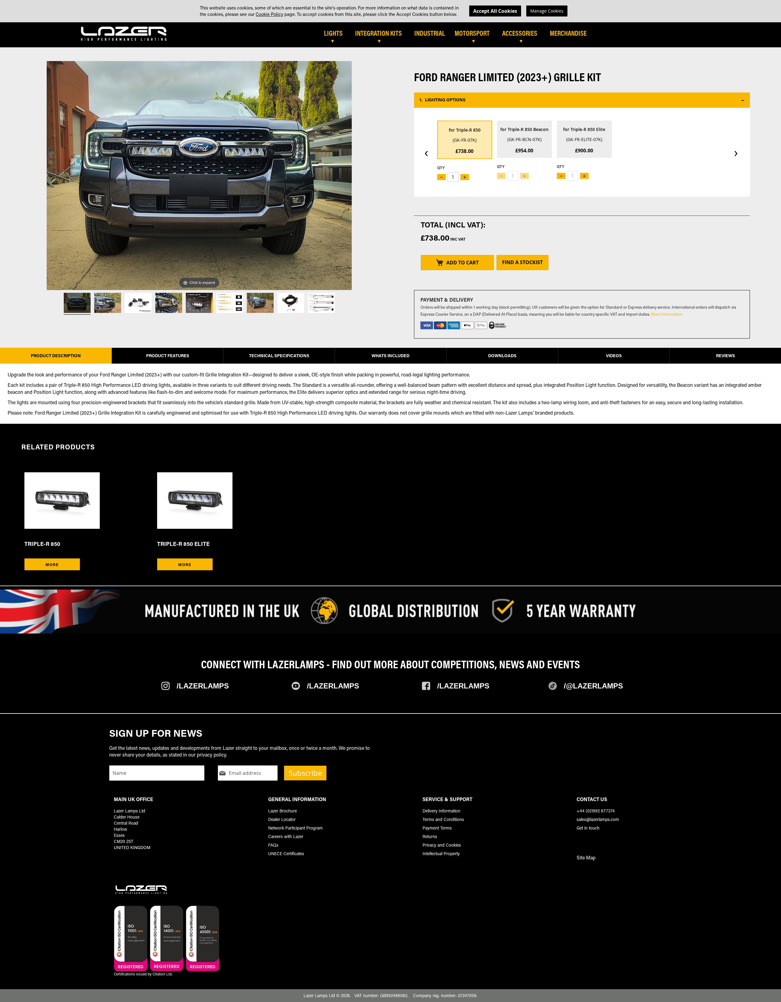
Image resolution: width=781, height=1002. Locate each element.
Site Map (586, 857)
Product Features (167, 355)
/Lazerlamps (203, 686)
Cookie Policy (269, 14)
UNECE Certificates (286, 853)
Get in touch (588, 828)
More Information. (667, 314)
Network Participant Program (295, 828)
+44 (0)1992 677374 (596, 811)
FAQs (273, 845)
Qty (440, 167)
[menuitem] (336, 33)
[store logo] (124, 33)
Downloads (502, 355)
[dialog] (390, 11)
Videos (614, 355)
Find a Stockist (522, 262)
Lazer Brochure (282, 811)
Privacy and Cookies (442, 845)
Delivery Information (441, 811)
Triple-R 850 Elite (183, 543)
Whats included (390, 355)
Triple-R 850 (42, 543)
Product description (56, 355)
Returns (430, 836)
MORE (52, 564)
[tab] (421, 35)
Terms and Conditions (443, 819)
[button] (582, 100)
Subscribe (305, 773)
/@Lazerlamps (593, 686)
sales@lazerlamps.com (598, 819)
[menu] (529, 35)
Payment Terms (437, 828)
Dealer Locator (282, 819)
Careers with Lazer (285, 836)
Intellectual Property (441, 853)
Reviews (725, 355)
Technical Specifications (279, 355)
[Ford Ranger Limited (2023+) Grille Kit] (77, 304)
